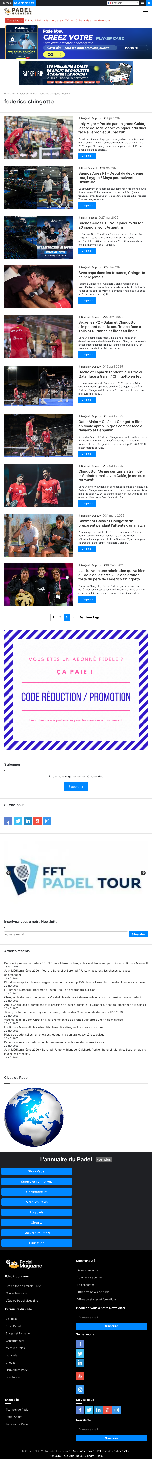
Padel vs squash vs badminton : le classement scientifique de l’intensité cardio (54, 1042)
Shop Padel (13, 1326)
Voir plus (11, 1318)
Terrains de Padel (17, 1424)
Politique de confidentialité (113, 1450)
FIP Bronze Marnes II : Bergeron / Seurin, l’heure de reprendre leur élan (49, 989)
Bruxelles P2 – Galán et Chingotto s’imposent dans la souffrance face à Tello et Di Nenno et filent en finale (109, 326)
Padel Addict (14, 1416)
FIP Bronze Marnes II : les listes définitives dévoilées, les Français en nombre (53, 1027)
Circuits (10, 1362)
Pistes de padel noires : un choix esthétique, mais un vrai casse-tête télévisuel (54, 1034)
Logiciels (11, 1355)
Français (116, 2)
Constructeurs (15, 1340)
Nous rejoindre (85, 1455)
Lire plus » (87, 155)
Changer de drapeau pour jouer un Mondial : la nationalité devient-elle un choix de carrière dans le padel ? (72, 997)
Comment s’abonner (90, 1277)
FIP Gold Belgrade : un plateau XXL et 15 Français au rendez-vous (67, 20)
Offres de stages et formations (96, 1299)
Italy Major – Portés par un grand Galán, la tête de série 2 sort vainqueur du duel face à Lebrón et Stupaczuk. (112, 128)
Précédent (9, 873)
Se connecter (85, 1284)
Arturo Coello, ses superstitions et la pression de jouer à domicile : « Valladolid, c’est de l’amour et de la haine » (75, 1004)
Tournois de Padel (17, 1409)
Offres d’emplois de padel (93, 1292)
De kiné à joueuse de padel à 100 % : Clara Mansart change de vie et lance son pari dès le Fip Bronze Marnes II (76, 963)
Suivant (143, 873)
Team (99, 1455)
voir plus (104, 1159)
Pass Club (68, 1455)
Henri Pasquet (89, 168)
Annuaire (55, 1455)
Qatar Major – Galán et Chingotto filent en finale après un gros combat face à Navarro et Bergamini (111, 426)
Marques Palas (15, 1348)
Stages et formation (18, 1333)
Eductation (13, 1377)
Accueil (10, 93)
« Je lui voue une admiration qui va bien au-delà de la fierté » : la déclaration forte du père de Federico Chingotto (111, 575)
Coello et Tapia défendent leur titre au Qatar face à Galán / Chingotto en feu (110, 374)
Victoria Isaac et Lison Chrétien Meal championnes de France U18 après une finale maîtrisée (63, 1019)
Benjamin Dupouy (91, 118)
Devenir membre (24, 2)
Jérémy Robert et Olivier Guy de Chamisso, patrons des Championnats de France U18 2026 (63, 1012)
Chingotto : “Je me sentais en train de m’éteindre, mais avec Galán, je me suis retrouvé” (111, 475)
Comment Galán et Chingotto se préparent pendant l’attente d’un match (111, 523)
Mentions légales (83, 1450)
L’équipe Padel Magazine (22, 1300)
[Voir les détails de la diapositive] (76, 874)
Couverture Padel (17, 1369)
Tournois (6, 2)
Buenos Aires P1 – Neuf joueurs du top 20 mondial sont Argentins (110, 225)
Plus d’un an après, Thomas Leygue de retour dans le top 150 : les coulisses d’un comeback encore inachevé (74, 982)
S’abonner (76, 787)
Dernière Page (90, 617)
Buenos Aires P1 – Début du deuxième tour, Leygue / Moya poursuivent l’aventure (110, 177)
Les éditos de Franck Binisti (23, 1286)
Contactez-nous (16, 1293)
